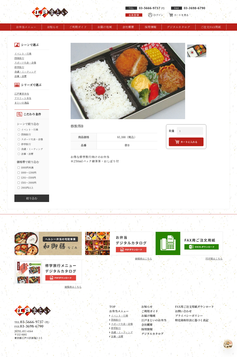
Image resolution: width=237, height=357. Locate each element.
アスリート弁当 (22, 98)
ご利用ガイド (78, 27)
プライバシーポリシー (189, 316)
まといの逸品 (21, 102)
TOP (112, 307)
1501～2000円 (28, 182)
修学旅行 (19, 67)
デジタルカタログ (178, 27)
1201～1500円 (28, 177)
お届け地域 (104, 27)
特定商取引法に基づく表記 (191, 320)
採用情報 (150, 27)
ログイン (158, 15)
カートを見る (181, 15)
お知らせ (53, 27)
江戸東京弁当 (21, 93)
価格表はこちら (143, 258)
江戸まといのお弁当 (153, 320)
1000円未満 (27, 167)
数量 (171, 131)
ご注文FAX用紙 (211, 27)
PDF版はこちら (214, 258)
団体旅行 (19, 58)
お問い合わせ (183, 311)
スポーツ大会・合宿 (25, 62)
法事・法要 (20, 76)
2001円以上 (27, 187)
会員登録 (134, 15)
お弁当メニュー (26, 27)
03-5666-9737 (147, 8)
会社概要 (128, 27)
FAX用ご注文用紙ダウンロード (194, 307)
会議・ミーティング (25, 71)
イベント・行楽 (22, 53)
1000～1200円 (28, 172)
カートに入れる (188, 142)
